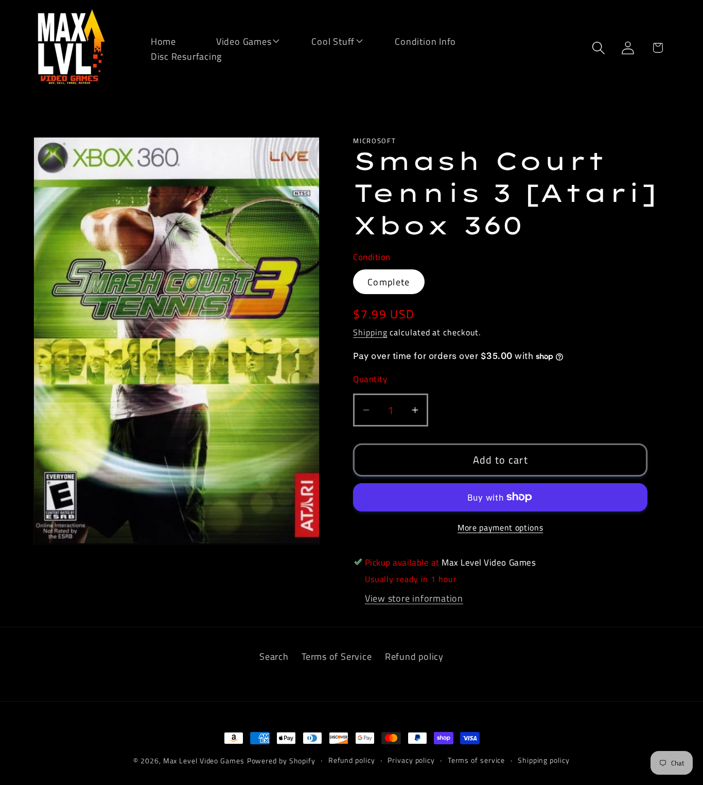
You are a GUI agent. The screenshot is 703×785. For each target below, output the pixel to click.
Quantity (370, 379)
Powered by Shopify (281, 760)
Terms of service (476, 760)
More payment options (500, 528)
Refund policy (414, 656)
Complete (388, 281)
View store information (414, 598)
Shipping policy (544, 760)
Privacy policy (411, 760)
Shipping (370, 332)
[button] (237, 40)
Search (274, 656)
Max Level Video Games (203, 760)
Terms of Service (337, 656)
